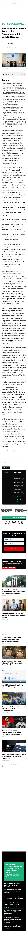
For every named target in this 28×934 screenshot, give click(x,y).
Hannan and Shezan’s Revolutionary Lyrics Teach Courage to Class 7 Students (12, 732)
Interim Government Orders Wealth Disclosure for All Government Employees (12, 639)
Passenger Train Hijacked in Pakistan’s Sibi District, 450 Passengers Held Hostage (11, 904)
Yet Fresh (7, 872)
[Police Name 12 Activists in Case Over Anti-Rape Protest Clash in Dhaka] (14, 858)
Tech (3, 682)
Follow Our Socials (19, 517)
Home (3, 23)
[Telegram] (20, 498)
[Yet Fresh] (4, 43)
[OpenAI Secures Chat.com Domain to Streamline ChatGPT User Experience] (14, 746)
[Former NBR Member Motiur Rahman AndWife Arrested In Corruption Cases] (14, 652)
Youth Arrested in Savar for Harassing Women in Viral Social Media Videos (12, 919)
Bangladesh (4, 586)
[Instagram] (20, 496)
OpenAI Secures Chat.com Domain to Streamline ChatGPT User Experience (14, 756)
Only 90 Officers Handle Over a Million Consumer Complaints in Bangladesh (12, 891)
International (9, 23)
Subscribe (14, 549)
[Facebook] (17, 496)
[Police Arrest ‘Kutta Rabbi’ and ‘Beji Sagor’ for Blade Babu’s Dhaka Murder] (14, 605)
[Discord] (14, 496)
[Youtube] (17, 501)
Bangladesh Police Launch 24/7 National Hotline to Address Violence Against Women (14, 912)
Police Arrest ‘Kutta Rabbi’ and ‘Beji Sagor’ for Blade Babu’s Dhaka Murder (14, 615)
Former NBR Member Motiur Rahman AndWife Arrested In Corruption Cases (12, 663)
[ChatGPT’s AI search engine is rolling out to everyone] (14, 676)
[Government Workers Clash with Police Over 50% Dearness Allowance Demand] (14, 698)
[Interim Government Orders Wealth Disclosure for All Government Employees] (14, 629)
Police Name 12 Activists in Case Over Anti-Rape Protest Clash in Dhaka (13, 867)
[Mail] (17, 498)
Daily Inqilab (11, 451)
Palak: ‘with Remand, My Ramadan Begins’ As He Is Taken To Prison (13, 925)
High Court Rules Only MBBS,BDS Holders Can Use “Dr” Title (13, 884)
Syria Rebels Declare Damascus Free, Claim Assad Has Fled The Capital (21, 510)
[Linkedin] (14, 498)
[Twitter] (14, 501)
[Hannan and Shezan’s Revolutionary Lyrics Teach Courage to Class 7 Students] (14, 722)
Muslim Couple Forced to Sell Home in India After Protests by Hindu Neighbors (6, 510)
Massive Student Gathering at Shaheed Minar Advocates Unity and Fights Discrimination (13, 592)
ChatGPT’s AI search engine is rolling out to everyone (12, 686)
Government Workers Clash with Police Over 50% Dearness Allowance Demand (13, 709)
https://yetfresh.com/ (18, 475)
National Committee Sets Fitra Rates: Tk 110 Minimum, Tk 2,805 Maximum (14, 897)
